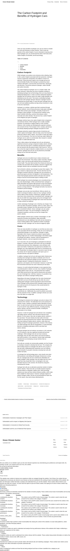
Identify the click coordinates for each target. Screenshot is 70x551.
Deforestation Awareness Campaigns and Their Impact (17, 418)
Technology (23, 69)
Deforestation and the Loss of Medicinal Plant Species (17, 428)
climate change (26, 383)
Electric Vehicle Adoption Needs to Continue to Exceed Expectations (19, 399)
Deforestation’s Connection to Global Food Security (16, 425)
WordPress (65, 455)
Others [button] (2, 545)
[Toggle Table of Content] (18, 62)
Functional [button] (2, 518)
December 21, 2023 (63, 417)
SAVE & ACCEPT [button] (4, 550)
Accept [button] (11, 468)
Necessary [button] (3, 486)
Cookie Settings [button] (4, 468)
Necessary (4, 488)
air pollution (20, 383)
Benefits (22, 66)
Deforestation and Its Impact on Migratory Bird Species (17, 421)
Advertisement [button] (4, 538)
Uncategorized (31, 43)
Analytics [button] (2, 531)
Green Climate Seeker (9, 2)
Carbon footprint (24, 64)
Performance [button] (3, 525)
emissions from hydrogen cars (44, 383)
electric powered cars (34, 383)
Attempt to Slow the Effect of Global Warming (56, 399)
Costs (21, 68)
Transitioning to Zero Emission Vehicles (24, 388)
